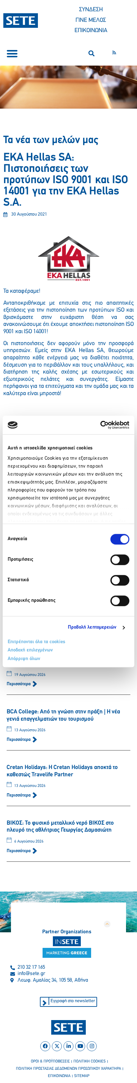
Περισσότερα (19, 684)
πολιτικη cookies (89, 1061)
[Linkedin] (68, 1046)
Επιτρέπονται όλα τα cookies (36, 642)
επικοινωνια (59, 1076)
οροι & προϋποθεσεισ (50, 1061)
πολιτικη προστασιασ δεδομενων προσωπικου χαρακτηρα (68, 1069)
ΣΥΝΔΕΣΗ (91, 10)
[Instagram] (92, 1046)
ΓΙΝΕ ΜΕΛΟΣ (90, 21)
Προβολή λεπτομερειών (92, 627)
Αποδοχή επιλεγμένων (30, 650)
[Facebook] (45, 1046)
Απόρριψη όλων (24, 658)
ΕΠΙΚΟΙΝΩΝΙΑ (90, 31)
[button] (12, 53)
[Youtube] (80, 1046)
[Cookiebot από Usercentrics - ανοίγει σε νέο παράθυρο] (100, 425)
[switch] (119, 559)
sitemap (81, 1076)
